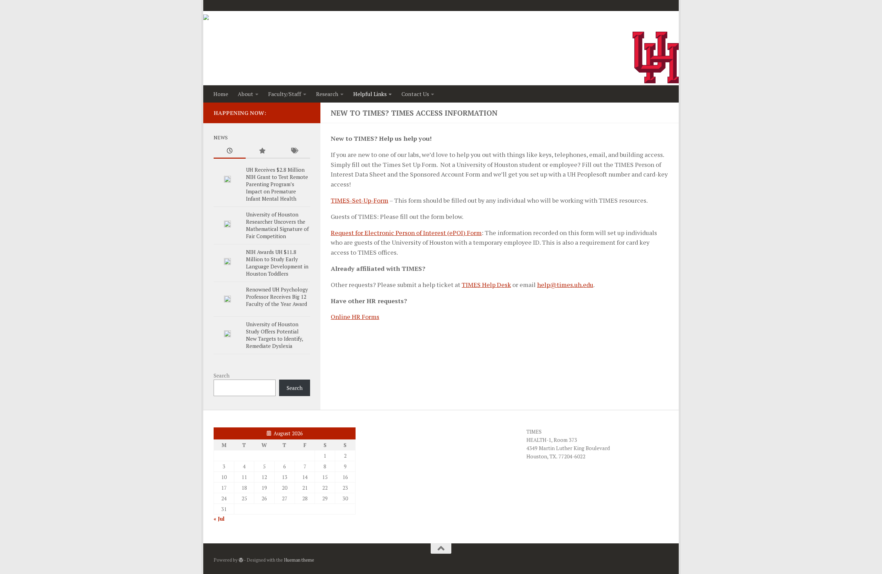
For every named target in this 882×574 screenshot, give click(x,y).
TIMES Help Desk (486, 284)
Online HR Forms (355, 316)
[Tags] (294, 151)
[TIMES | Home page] (228, 24)
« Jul (219, 518)
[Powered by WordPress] (241, 560)
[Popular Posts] (262, 151)
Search (221, 375)
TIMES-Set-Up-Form (359, 200)
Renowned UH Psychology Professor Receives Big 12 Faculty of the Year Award (277, 296)
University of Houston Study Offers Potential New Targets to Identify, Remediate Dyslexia (274, 335)
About (245, 94)
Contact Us (415, 94)
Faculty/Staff (284, 94)
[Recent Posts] (230, 151)
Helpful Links (370, 94)
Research (327, 94)
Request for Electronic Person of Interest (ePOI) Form (406, 232)
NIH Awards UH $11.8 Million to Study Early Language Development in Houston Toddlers (277, 262)
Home (220, 94)
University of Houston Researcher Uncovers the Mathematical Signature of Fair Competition (277, 225)
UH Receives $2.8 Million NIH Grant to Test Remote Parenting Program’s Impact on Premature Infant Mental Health (277, 184)
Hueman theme (299, 560)
